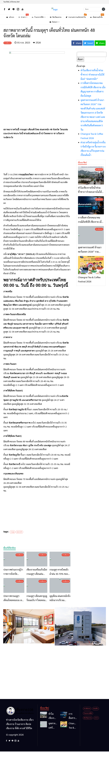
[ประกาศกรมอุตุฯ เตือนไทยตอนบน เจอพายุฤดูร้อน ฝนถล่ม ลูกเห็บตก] (13, 585)
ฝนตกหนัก (19, 532)
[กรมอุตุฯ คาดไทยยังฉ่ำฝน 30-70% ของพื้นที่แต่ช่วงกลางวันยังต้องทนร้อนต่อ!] (59, 559)
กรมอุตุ (12, 532)
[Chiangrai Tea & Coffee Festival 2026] (91, 265)
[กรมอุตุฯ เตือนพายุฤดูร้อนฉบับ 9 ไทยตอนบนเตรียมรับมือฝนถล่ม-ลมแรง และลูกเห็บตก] (37, 585)
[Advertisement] (36, 156)
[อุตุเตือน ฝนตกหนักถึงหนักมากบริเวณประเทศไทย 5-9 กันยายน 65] (59, 585)
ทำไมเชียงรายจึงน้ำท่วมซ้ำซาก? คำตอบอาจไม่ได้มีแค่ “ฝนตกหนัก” (92, 74)
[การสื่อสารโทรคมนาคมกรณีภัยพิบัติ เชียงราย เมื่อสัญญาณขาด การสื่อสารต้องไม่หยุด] (91, 205)
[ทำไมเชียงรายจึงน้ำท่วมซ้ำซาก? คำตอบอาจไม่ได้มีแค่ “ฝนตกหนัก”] (91, 175)
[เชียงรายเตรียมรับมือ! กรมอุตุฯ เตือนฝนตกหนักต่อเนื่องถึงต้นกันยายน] (37, 559)
